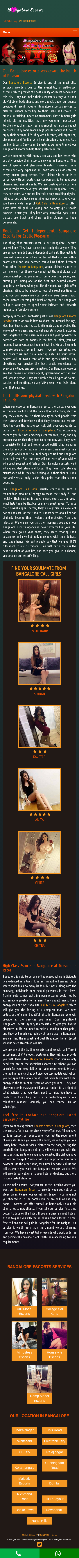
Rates (54, 1534)
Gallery (33, 1534)
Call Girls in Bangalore (50, 203)
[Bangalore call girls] (28, 9)
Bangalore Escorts (20, 82)
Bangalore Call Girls (23, 489)
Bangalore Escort (26, 1189)
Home (24, 1534)
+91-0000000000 (19, 21)
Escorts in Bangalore (30, 266)
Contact (44, 1534)
